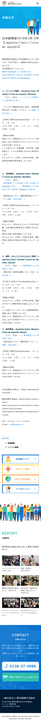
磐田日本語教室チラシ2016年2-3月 (16, 72)
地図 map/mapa (15, 199)
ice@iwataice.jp (16, 424)
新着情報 (11, 443)
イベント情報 (13, 447)
